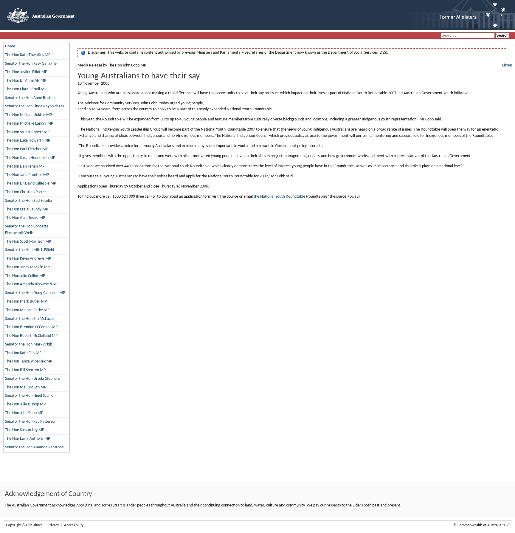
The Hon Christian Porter (25, 192)
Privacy (53, 525)
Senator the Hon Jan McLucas (29, 319)
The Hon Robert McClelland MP (31, 336)
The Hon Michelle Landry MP (29, 123)
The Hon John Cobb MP (24, 413)
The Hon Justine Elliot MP (26, 72)
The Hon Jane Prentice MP (27, 175)
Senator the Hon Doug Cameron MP (35, 293)
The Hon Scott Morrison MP (28, 242)
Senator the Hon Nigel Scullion (30, 396)
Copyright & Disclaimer (24, 525)
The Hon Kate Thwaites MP (27, 55)
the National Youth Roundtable (279, 197)
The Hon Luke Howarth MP (27, 140)
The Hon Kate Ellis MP (23, 353)
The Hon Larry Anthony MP (27, 439)
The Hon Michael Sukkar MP (28, 115)
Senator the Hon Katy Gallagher (31, 64)
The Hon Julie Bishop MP (25, 404)
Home (10, 46)
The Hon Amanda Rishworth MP (31, 284)
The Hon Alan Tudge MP (25, 218)
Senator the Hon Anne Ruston (30, 98)
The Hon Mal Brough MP (25, 387)
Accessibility (73, 525)
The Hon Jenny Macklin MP (27, 267)
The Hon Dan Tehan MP (24, 166)
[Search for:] (468, 36)
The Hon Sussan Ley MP (24, 430)
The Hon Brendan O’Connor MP (31, 327)
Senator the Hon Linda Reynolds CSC (35, 106)
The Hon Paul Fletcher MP (26, 149)
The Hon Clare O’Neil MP (25, 89)
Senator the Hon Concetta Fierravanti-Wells (26, 229)
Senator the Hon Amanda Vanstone (34, 447)
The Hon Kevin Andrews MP (28, 259)
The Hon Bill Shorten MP (25, 370)
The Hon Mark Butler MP (26, 301)
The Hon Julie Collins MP (25, 276)
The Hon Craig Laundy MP (26, 209)
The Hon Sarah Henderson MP (30, 158)
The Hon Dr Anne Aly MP (25, 81)
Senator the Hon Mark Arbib (28, 344)
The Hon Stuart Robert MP (27, 132)
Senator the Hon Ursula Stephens (32, 379)
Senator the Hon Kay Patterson (30, 422)
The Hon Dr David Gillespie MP (30, 183)
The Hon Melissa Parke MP (27, 310)
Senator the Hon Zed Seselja (28, 201)
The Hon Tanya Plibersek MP (28, 361)
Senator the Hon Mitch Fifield (29, 250)
